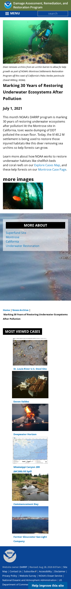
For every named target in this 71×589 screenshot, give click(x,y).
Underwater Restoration (22, 246)
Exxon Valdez (21, 401)
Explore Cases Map (47, 165)
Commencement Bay (25, 504)
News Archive (20, 310)
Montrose (12, 237)
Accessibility (45, 571)
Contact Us (15, 571)
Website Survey (27, 575)
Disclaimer (59, 571)
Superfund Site (16, 233)
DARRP (23, 567)
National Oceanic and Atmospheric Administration (29, 580)
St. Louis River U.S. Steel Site (30, 368)
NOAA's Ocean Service (50, 575)
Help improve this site (48, 585)
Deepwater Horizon (25, 434)
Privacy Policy (9, 575)
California (12, 241)
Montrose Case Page (52, 169)
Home (6, 310)
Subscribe (30, 571)
